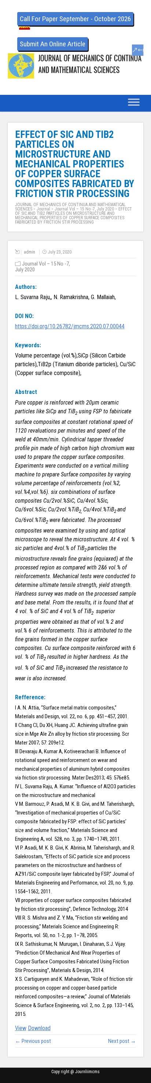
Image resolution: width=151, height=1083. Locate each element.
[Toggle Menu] (134, 101)
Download (39, 1028)
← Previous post (33, 1041)
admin (29, 252)
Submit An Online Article (52, 44)
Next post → (122, 1041)
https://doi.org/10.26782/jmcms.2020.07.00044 (70, 326)
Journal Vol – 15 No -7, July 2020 (84, 209)
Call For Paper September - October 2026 (75, 19)
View (20, 1028)
